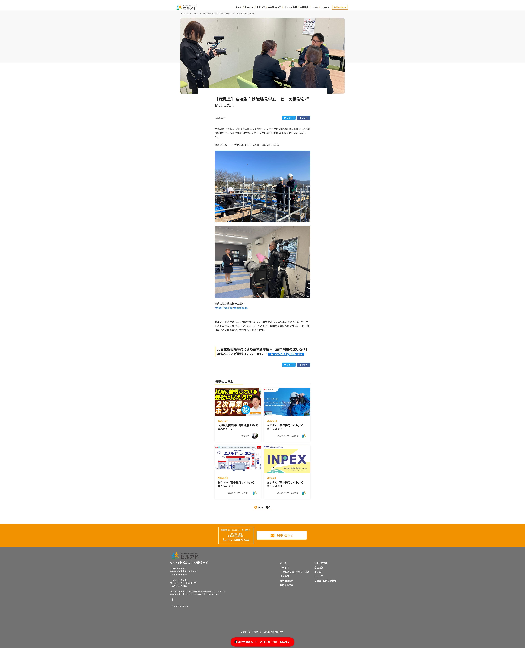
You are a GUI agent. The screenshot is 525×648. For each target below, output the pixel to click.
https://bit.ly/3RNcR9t (286, 353)
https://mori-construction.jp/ (231, 307)
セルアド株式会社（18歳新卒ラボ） (190, 562)
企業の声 (260, 7)
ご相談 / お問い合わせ (325, 580)
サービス (249, 7)
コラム (314, 7)
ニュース (325, 7)
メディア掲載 (290, 7)
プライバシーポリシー (179, 606)
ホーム (238, 7)
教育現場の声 (286, 580)
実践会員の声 (286, 585)
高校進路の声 (274, 7)
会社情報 (304, 7)
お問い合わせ (340, 7)
